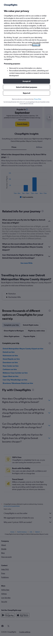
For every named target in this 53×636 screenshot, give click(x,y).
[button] (26, 81)
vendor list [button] (36, 45)
